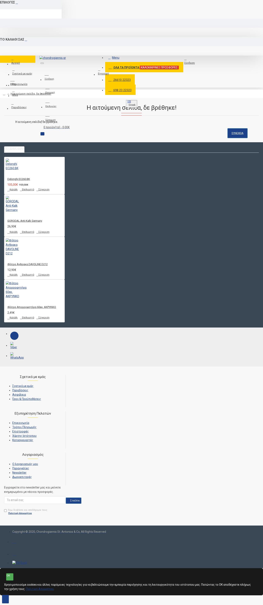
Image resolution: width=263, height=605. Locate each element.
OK (8, 575)
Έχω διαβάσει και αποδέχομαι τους (27, 512)
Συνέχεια (237, 133)
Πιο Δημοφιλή (14, 148)
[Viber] (14, 346)
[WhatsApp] (14, 356)
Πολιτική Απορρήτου (40, 589)
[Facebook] (14, 336)
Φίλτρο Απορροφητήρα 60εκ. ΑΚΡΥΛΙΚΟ (31, 307)
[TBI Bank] (19, 563)
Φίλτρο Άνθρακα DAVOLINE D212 (27, 264)
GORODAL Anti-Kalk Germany (24, 220)
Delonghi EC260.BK (18, 179)
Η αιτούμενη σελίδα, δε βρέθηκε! (31, 93)
